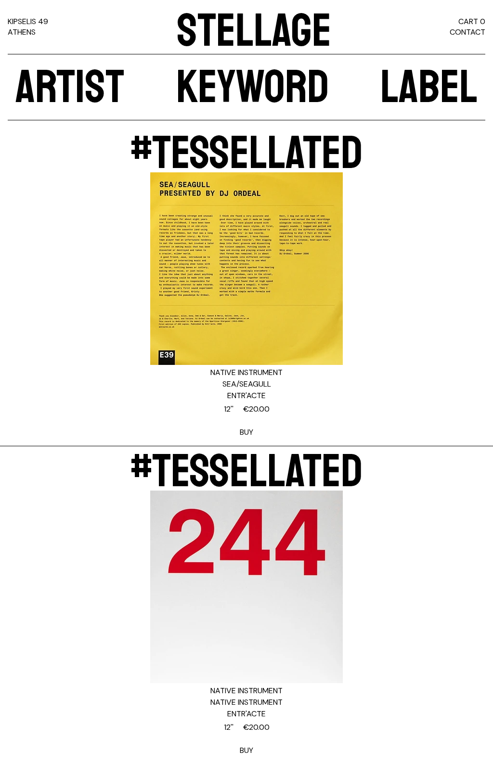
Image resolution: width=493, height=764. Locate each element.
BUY (247, 420)
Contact (467, 32)
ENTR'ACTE (246, 395)
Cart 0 (471, 21)
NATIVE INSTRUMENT (246, 372)
